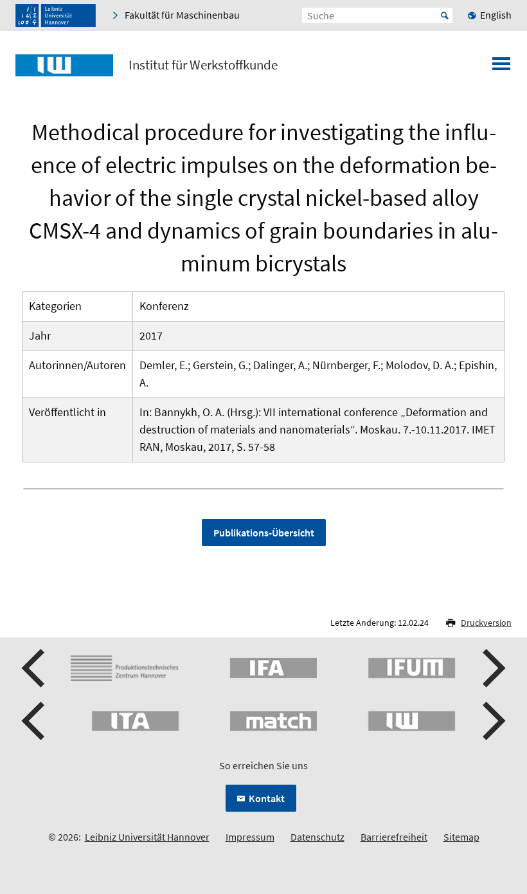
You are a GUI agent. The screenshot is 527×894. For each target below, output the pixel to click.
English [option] (496, 14)
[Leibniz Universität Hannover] (55, 15)
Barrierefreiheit (394, 836)
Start (444, 15)
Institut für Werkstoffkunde (203, 65)
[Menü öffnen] (501, 67)
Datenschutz (317, 836)
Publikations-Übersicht (263, 532)
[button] (34, 668)
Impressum (250, 836)
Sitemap (461, 836)
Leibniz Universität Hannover (147, 836)
